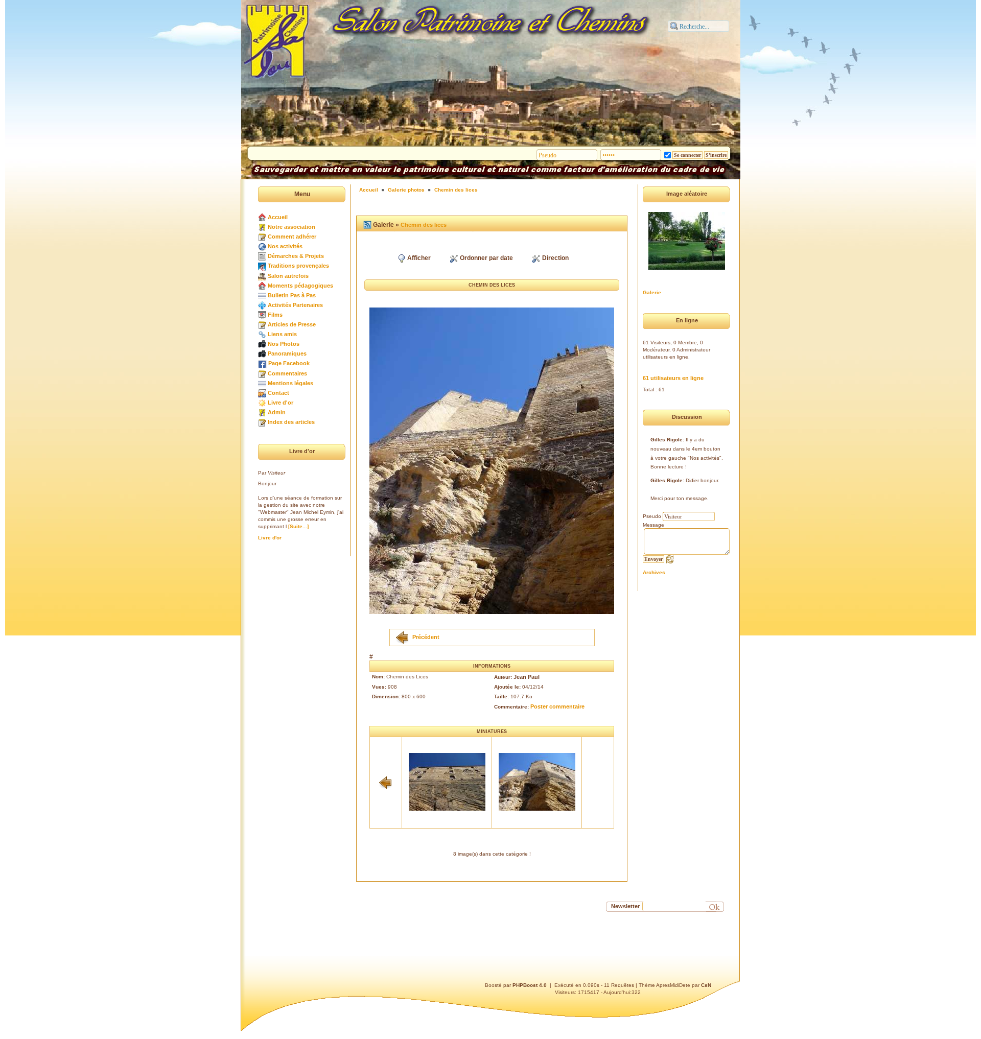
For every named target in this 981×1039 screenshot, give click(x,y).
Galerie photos (406, 190)
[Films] (262, 315)
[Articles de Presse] (262, 324)
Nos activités (285, 246)
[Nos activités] (262, 246)
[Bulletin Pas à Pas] (262, 295)
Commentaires (287, 373)
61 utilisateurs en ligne (673, 378)
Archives (654, 572)
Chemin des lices (456, 190)
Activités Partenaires (295, 305)
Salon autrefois (288, 276)
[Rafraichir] (670, 559)
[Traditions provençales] (262, 266)
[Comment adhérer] (262, 236)
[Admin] (262, 412)
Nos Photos (283, 344)
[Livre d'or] (262, 402)
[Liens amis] (262, 334)
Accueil (278, 217)
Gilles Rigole (666, 439)
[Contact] (262, 393)
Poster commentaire (557, 706)
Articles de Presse (292, 324)
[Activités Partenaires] (262, 305)
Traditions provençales (298, 266)
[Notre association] (262, 227)
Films (275, 315)
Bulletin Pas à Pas (292, 295)
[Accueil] (262, 217)
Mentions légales (290, 383)
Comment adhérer (292, 236)
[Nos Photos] (262, 344)
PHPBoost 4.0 (529, 985)
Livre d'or (280, 402)
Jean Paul (526, 677)
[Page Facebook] (262, 363)
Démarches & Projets (296, 256)
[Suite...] (298, 526)
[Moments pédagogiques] (262, 285)
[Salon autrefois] (262, 276)
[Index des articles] (262, 422)
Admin (277, 412)
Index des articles (291, 422)
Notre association (291, 227)
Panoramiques (287, 353)
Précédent (425, 636)
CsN (706, 985)
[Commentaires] (262, 373)
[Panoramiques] (262, 353)
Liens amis (282, 334)
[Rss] (367, 225)
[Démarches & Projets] (262, 256)
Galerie (652, 292)
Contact (278, 393)
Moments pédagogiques (300, 285)
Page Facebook (289, 363)
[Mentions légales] (262, 383)
